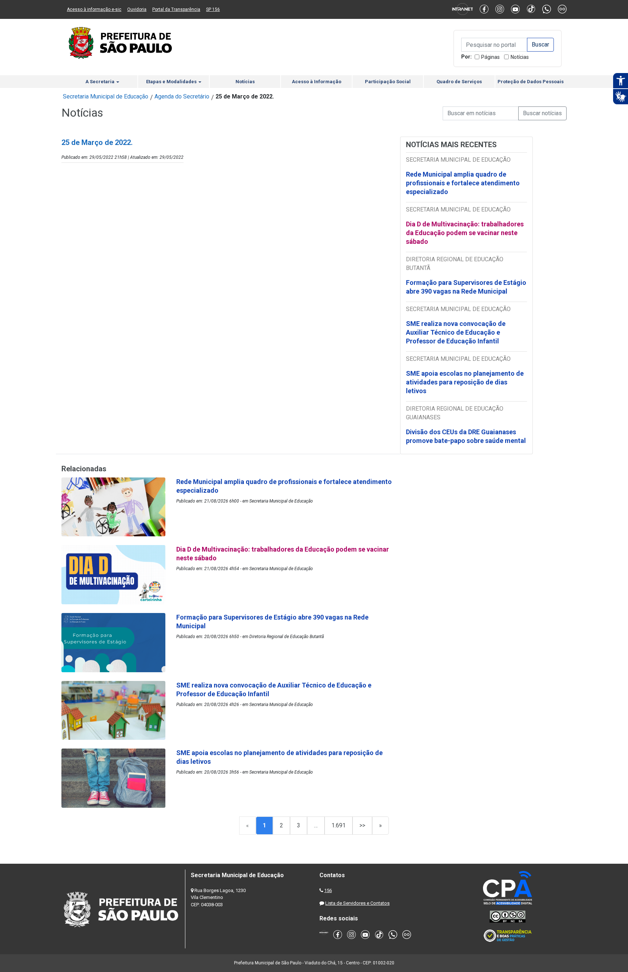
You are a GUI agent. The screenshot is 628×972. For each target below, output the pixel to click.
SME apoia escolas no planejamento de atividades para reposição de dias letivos (465, 382)
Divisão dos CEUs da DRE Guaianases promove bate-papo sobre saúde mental (466, 436)
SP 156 (213, 9)
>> (362, 825)
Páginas (490, 57)
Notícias (520, 57)
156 (328, 890)
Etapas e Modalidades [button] (172, 81)
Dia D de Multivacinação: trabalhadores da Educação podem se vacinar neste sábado (465, 232)
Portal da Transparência (176, 9)
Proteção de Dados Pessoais (531, 81)
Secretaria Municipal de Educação (105, 96)
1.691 (338, 825)
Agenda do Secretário (181, 96)
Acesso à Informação (316, 81)
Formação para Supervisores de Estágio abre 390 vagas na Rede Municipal (466, 287)
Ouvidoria (136, 9)
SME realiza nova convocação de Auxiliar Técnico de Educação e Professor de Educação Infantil (456, 332)
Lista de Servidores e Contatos (357, 903)
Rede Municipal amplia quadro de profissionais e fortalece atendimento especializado (463, 182)
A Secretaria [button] (100, 81)
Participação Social (388, 81)
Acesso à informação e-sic (94, 9)
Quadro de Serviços (459, 81)
